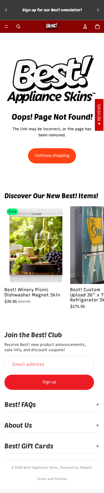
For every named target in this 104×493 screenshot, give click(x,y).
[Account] (85, 26)
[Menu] (6, 26)
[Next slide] (98, 10)
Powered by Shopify (76, 467)
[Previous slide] (6, 10)
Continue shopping (52, 155)
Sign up (49, 382)
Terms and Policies (52, 479)
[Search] (18, 26)
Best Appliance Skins (41, 467)
